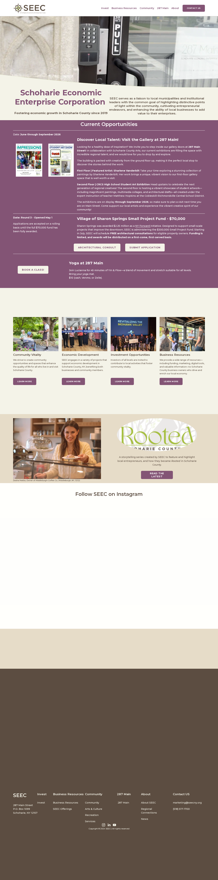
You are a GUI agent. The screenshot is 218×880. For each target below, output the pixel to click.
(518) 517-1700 (181, 808)
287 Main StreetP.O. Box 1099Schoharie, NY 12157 (25, 809)
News (144, 819)
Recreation (92, 815)
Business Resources (65, 802)
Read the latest (157, 475)
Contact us (194, 8)
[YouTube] (114, 825)
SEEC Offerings (62, 808)
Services (90, 821)
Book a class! (33, 269)
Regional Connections (149, 810)
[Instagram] (103, 825)
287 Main (163, 8)
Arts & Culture (93, 808)
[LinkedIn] (109, 825)
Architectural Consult (97, 247)
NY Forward (142, 225)
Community (92, 802)
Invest (41, 802)
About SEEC (149, 802)
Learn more (24, 381)
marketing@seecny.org (187, 802)
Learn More (73, 381)
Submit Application (144, 247)
